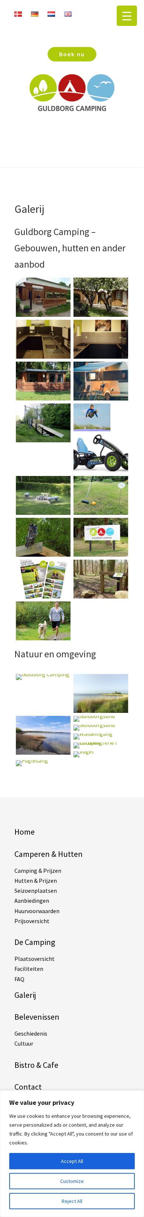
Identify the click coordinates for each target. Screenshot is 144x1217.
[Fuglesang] (32, 760)
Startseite (72, 127)
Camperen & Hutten (48, 854)
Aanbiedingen (31, 900)
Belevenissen (36, 1017)
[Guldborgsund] (43, 752)
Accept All (72, 1161)
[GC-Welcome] (100, 554)
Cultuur (23, 1043)
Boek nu (72, 54)
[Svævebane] (43, 440)
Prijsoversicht (31, 921)
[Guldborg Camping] (42, 674)
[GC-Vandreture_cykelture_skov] (100, 596)
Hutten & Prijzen (35, 880)
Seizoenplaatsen (35, 890)
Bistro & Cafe (36, 1065)
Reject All (72, 1201)
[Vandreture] (43, 596)
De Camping (34, 942)
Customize (72, 1181)
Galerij (25, 995)
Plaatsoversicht (34, 958)
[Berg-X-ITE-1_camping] (100, 471)
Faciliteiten (28, 968)
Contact (28, 1087)
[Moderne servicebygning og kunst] (43, 356)
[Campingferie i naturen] (100, 742)
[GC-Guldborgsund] (100, 710)
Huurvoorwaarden (36, 911)
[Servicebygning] (43, 314)
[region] (72, 1153)
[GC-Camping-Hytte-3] (43, 398)
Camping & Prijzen (37, 870)
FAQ (19, 979)
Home (24, 832)
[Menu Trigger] (127, 16)
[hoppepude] (91, 429)
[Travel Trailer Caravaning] (100, 398)
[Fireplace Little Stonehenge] (43, 512)
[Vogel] (83, 751)
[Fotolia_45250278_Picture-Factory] (43, 638)
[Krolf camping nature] (100, 512)
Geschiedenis (30, 1033)
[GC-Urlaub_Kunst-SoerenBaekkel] (43, 554)
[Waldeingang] (93, 733)
